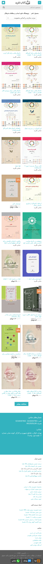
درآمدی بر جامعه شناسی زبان (11, 354)
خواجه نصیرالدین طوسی (34, 535)
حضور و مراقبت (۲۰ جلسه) (33, 517)
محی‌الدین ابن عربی (35, 533)
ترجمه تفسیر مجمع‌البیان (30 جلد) (31, 464)
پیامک (25, 561)
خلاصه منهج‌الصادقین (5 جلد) (33, 476)
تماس (14, 561)
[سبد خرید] (3, 2)
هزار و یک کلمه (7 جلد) (34, 494)
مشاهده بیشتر (21, 404)
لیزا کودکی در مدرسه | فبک (33, 128)
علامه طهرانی (37, 542)
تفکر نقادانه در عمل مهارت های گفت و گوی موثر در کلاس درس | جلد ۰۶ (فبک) (11, 393)
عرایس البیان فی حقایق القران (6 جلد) (30, 471)
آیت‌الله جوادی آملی (35, 545)
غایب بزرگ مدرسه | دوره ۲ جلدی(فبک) (33, 167)
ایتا (35, 561)
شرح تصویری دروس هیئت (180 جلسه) (30, 510)
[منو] (39, 2)
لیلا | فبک (17, 166)
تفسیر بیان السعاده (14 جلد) (33, 466)
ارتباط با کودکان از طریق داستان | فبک (33, 204)
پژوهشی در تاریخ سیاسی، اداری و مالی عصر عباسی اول (32, 242)
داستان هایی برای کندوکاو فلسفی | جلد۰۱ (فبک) (33, 91)
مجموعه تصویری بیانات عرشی (32, 487)
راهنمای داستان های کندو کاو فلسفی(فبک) (11, 129)
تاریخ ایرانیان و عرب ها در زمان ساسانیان (12, 315)
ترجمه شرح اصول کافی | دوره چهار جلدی (32, 315)
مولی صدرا (38, 538)
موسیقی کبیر (16, 203)
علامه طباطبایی (37, 540)
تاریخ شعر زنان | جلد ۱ (34, 279)
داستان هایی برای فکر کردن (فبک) (11, 54)
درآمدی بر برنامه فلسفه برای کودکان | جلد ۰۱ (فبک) (32, 354)
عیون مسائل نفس (36, 499)
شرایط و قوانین (22, 561)
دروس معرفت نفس (35, 492)
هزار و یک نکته (37, 496)
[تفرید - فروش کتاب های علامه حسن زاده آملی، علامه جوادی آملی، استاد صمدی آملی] (22, 2)
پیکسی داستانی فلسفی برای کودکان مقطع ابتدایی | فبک (11, 242)
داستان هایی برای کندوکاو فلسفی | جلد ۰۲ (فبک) (33, 54)
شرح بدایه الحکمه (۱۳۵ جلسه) (32, 515)
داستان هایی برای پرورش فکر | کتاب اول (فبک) (11, 91)
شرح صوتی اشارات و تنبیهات (33, 489)
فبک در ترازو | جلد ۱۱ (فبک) (11, 279)
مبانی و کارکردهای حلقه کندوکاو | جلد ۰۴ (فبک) (34, 392)
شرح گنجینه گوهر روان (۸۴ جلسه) (31, 522)
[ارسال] (4, 7)
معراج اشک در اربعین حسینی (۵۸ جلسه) (29, 519)
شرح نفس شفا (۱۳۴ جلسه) (33, 512)
